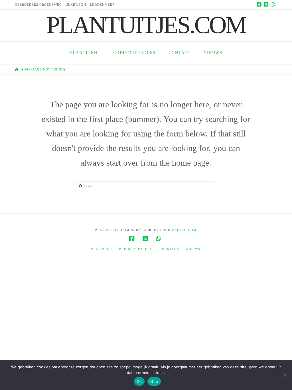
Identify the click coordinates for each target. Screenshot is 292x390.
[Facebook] (260, 4)
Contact (170, 249)
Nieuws (193, 249)
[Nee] (285, 375)
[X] (266, 4)
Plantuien (101, 249)
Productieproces (137, 249)
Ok (139, 381)
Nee (154, 381)
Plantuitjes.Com (146, 25)
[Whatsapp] (273, 4)
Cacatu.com (184, 230)
